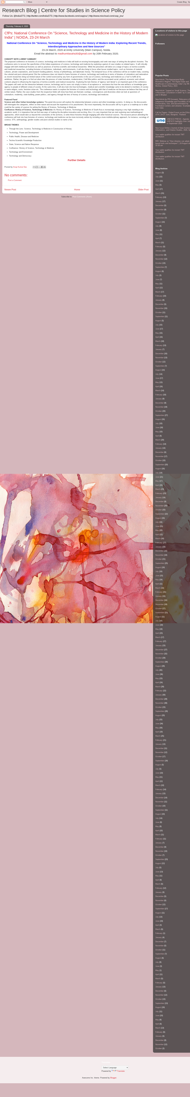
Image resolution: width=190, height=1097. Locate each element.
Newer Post (10, 189)
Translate (121, 1071)
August (158, 173)
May (157, 185)
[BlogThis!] (36, 167)
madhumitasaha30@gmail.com (75, 53)
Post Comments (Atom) (82, 197)
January (158, 201)
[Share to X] (39, 167)
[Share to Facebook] (42, 167)
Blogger (113, 1078)
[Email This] (34, 167)
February (158, 197)
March (157, 193)
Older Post (143, 189)
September (159, 218)
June (157, 181)
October (158, 214)
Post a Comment (15, 180)
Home (77, 189)
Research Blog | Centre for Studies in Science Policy (63, 10)
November (159, 210)
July (157, 177)
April (157, 189)
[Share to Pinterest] (44, 167)
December (159, 205)
